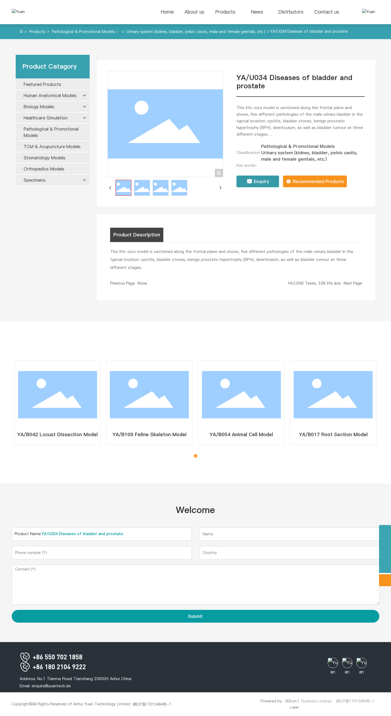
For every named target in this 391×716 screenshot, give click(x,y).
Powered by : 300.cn (279, 701)
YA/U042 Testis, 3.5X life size (314, 283)
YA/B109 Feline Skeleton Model (149, 434)
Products (37, 31)
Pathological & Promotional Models (83, 31)
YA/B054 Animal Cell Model (241, 434)
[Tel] (385, 531)
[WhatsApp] (385, 543)
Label (294, 707)
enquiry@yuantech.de (51, 686)
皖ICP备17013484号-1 (152, 704)
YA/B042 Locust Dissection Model (57, 434)
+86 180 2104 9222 (58, 667)
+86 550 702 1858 (56, 657)
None (142, 283)
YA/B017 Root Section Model (333, 434)
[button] (190, 456)
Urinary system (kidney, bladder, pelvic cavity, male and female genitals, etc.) (196, 31)
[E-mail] (385, 555)
